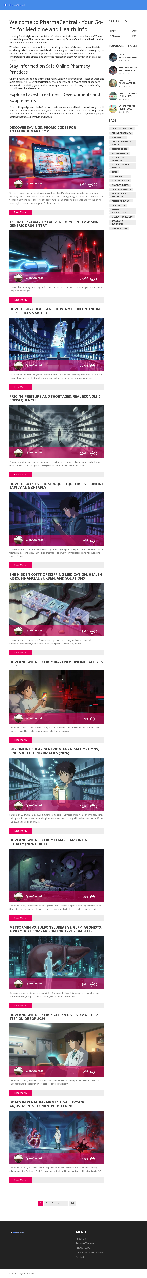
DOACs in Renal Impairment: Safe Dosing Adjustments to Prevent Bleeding (47, 1104)
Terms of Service (85, 1243)
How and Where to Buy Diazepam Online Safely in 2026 (56, 664)
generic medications (119, 211)
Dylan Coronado (34, 183)
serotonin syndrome (118, 222)
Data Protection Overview (89, 1252)
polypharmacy (120, 153)
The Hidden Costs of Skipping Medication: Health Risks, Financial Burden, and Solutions (55, 577)
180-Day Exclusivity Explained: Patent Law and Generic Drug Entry (53, 224)
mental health (120, 180)
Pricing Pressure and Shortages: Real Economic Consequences (55, 398)
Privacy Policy (83, 1248)
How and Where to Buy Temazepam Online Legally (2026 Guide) (49, 842)
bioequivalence (120, 176)
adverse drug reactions (119, 195)
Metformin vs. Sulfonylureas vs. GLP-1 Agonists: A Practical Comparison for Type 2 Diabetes (55, 929)
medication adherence (118, 159)
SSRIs (114, 172)
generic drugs (119, 149)
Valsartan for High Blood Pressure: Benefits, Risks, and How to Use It (128, 107)
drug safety (118, 205)
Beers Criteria (119, 228)
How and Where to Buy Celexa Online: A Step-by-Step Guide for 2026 (54, 1017)
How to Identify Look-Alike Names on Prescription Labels (128, 95)
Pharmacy (123, 35)
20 (72, 1203)
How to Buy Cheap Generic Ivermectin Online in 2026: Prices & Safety (54, 311)
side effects (118, 137)
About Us (81, 1238)
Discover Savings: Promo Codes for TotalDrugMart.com (42, 129)
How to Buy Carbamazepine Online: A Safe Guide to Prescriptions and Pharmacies (128, 82)
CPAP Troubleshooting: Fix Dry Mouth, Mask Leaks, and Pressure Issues (129, 56)
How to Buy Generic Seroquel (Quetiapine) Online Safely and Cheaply (56, 486)
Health (123, 30)
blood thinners (120, 185)
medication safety (122, 216)
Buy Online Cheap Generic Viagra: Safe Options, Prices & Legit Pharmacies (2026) (54, 751)
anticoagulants (121, 201)
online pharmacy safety (121, 143)
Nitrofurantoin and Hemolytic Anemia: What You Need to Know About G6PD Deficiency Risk (128, 69)
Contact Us (81, 1257)
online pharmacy (121, 133)
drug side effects (121, 189)
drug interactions (122, 128)
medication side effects (120, 166)
